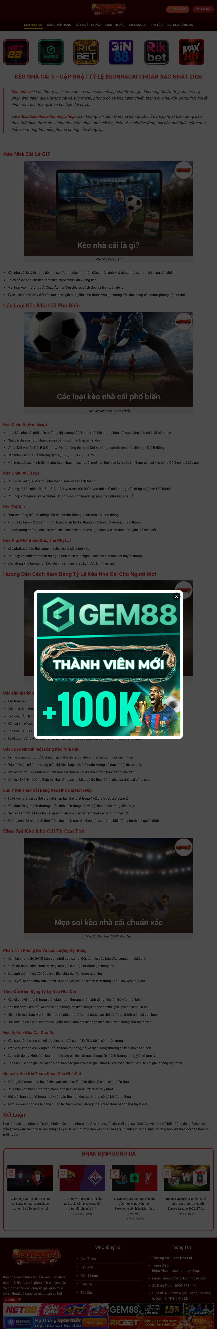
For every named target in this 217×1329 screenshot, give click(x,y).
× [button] (176, 596)
